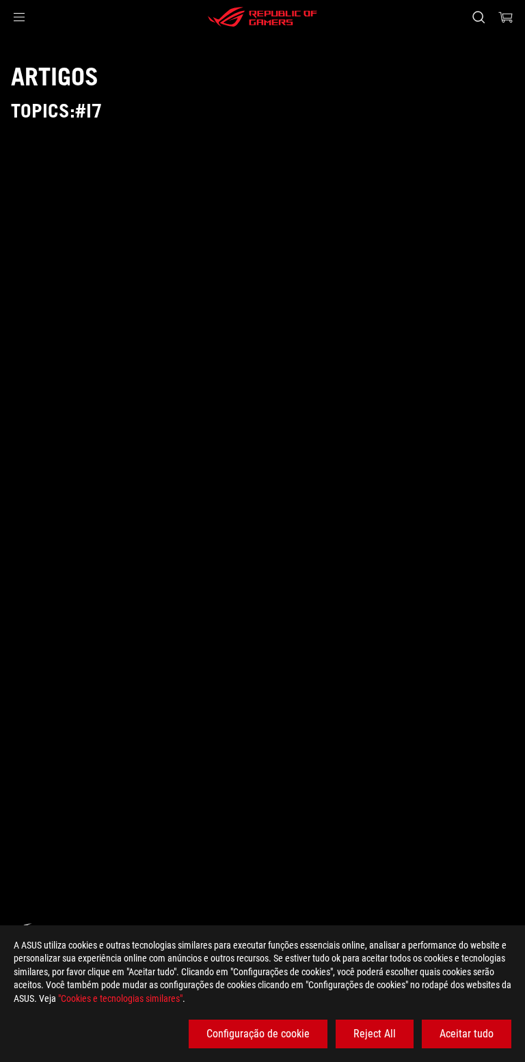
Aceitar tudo (467, 1033)
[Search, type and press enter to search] (478, 17)
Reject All (374, 1033)
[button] (19, 17)
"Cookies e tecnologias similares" (120, 998)
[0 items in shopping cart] (506, 17)
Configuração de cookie (258, 1033)
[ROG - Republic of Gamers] (262, 17)
